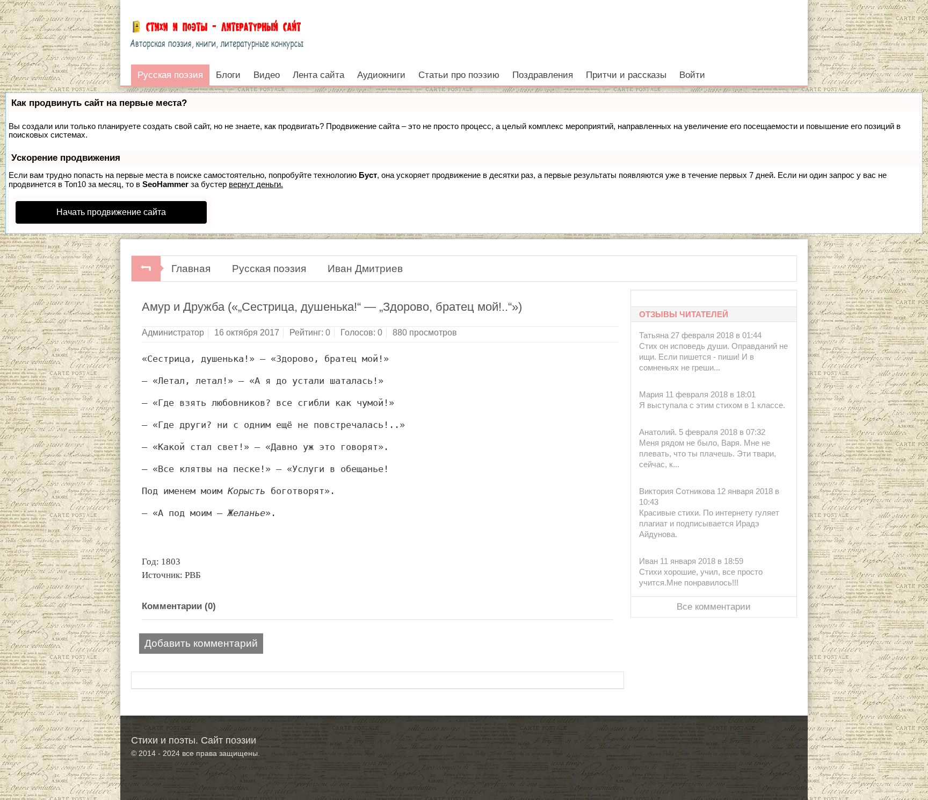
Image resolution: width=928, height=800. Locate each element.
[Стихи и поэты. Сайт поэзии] (216, 32)
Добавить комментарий (201, 643)
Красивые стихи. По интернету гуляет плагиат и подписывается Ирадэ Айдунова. (709, 523)
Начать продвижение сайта (111, 212)
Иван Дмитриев (365, 268)
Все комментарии (714, 607)
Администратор (173, 332)
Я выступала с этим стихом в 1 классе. (712, 405)
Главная (191, 268)
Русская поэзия (269, 268)
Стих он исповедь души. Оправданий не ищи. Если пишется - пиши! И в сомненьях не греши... (713, 356)
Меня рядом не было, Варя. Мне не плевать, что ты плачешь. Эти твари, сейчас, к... (707, 453)
